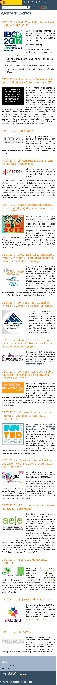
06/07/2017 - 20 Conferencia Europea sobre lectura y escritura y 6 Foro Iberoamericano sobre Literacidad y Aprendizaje (28, 258)
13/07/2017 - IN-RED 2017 (17, 131)
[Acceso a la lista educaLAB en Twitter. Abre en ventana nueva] (25, 1)
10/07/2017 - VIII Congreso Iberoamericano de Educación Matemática (27, 162)
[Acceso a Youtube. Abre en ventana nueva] (37, 1)
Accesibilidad (26, 681)
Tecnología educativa (9, 668)
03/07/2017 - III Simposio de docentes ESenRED (24, 561)
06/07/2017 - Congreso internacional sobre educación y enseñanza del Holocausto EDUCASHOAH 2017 (27, 375)
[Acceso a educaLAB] (9, 672)
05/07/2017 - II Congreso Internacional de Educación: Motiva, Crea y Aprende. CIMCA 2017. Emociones (27, 463)
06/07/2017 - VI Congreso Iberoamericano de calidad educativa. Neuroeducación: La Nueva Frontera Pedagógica (27, 343)
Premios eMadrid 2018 (36, 619)
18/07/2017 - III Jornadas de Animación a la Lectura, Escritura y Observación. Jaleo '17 (27, 80)
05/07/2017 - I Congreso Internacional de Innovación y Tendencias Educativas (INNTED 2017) (26, 415)
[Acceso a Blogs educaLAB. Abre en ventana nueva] (41, 1)
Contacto (4, 681)
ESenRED (46, 570)
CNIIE (51, 580)
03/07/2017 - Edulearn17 (16, 632)
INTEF (4, 662)
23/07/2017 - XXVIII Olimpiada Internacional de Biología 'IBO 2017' (28, 23)
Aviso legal (14, 681)
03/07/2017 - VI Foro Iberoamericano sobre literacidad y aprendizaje (28, 507)
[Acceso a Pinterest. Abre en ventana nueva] (33, 1)
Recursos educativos (9, 666)
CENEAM (40, 577)
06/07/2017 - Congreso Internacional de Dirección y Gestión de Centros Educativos (27, 304)
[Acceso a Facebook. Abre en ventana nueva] (29, 1)
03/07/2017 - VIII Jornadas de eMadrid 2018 (28, 599)
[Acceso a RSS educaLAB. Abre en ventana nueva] (45, 1)
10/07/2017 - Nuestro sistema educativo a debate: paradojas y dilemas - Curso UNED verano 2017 (27, 208)
